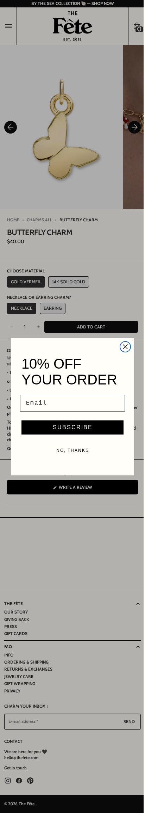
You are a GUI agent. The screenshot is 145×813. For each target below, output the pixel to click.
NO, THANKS (69, 450)
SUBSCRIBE (70, 427)
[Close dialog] (123, 346)
